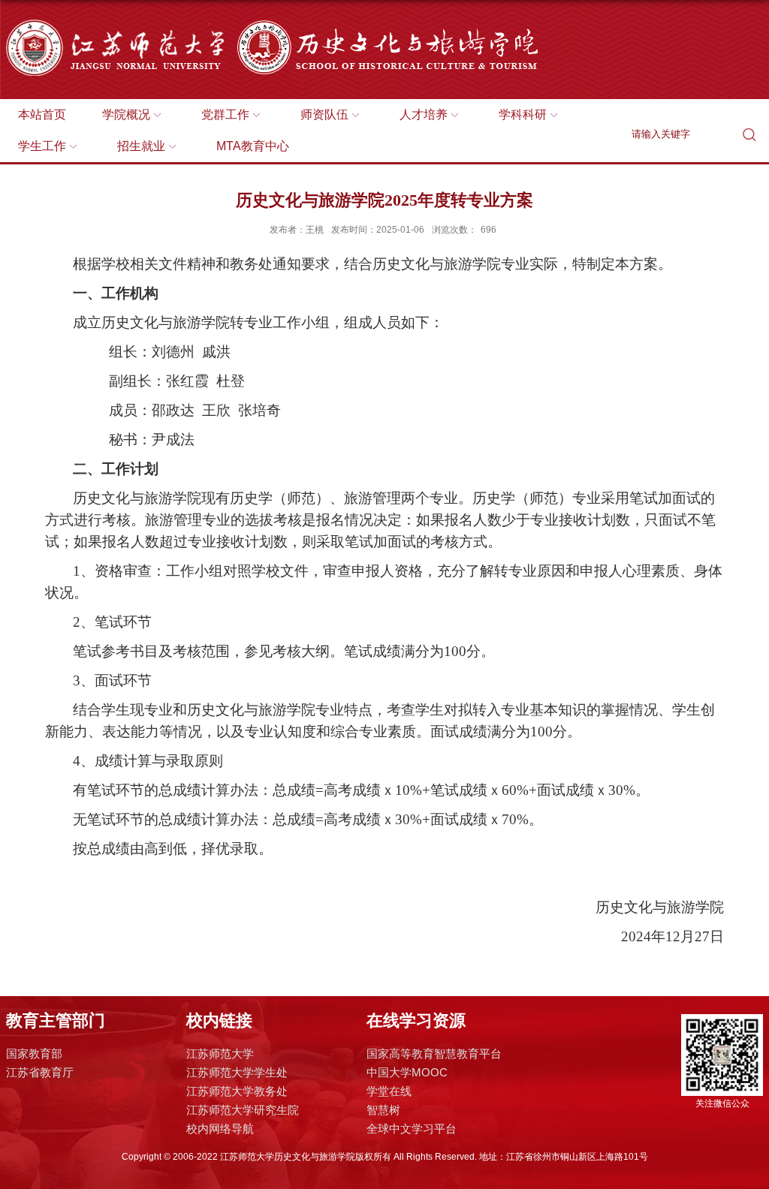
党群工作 (225, 114)
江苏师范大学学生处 (237, 1072)
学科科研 (523, 114)
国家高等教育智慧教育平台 (434, 1053)
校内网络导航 (220, 1128)
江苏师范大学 (220, 1053)
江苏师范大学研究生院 (242, 1109)
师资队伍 (324, 114)
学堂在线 (389, 1091)
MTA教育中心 (252, 146)
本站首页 (42, 114)
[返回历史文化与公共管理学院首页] (316, 23)
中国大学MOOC (407, 1072)
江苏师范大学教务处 (237, 1091)
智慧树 (383, 1109)
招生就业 (141, 146)
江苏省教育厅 (40, 1072)
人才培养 (424, 114)
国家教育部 (34, 1053)
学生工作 (42, 146)
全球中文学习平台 (411, 1128)
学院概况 (126, 114)
